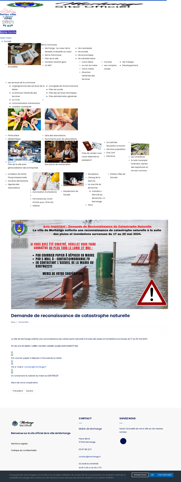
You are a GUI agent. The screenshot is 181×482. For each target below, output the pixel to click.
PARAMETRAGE (140, 475)
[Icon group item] (123, 441)
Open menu (5, 37)
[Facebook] (162, 330)
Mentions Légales (19, 443)
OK (152, 475)
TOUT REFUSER (164, 475)
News (13, 322)
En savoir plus (120, 477)
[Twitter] (168, 330)
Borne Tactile (8, 32)
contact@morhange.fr (35, 366)
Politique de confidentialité (24, 450)
